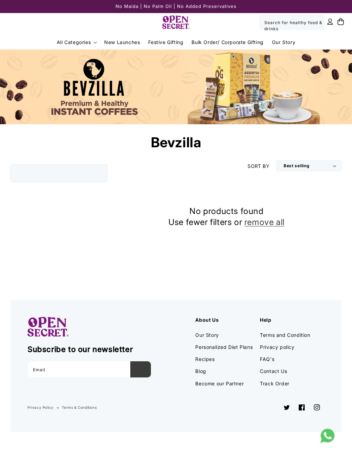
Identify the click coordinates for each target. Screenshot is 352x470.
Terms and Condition (285, 335)
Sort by (259, 166)
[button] (76, 42)
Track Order (274, 383)
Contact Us (273, 371)
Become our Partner (219, 383)
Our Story (207, 335)
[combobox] (291, 22)
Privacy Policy (40, 407)
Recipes (204, 359)
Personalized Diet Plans (224, 347)
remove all (264, 222)
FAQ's (267, 359)
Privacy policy (277, 347)
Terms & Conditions (79, 407)
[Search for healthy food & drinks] (316, 22)
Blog (200, 371)
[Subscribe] (140, 369)
